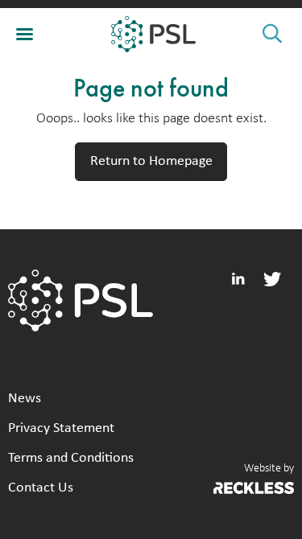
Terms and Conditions (71, 458)
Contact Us (40, 488)
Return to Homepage (151, 161)
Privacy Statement (61, 428)
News (24, 398)
